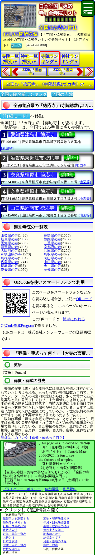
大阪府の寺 (9, 250)
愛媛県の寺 (9, 270)
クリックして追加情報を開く (31, 510)
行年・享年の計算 (14, 526)
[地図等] (7, 149)
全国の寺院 (62, 94)
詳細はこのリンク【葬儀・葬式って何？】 (33, 438)
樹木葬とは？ (52, 533)
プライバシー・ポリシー (22, 489)
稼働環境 (52, 489)
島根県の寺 (9, 258)
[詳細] (67, 134)
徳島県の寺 (9, 266)
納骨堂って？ (52, 537)
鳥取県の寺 (52, 254)
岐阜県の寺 (9, 239)
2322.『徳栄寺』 (63, 71)
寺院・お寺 (50, 545)
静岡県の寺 (52, 239)
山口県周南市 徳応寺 (33, 208)
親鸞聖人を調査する (16, 518)
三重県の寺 (52, 243)
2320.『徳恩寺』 (32, 71)
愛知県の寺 (9, 243)
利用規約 (70, 489)
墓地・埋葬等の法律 (56, 526)
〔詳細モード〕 (15, 116)
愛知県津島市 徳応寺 (33, 134)
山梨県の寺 (9, 235)
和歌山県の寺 (11, 254)
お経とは (9, 537)
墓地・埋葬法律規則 (56, 518)
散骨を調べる (11, 549)
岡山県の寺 (52, 258)
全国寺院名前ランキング (24, 94)
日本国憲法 (10, 541)
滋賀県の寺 (9, 247)
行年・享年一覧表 (14, 533)
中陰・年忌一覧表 (14, 545)
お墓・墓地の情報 (54, 541)
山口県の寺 (52, 262)
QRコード (84, 299)
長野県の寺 (52, 235)
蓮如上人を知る (53, 529)
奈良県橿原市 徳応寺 (33, 174)
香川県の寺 (52, 266)
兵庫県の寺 (52, 250)
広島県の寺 (9, 262)
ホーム (16, 45)
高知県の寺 (52, 270)
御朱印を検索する (14, 522)
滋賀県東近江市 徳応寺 (35, 158)
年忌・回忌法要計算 (56, 522)
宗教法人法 (10, 529)
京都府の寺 (52, 247)
